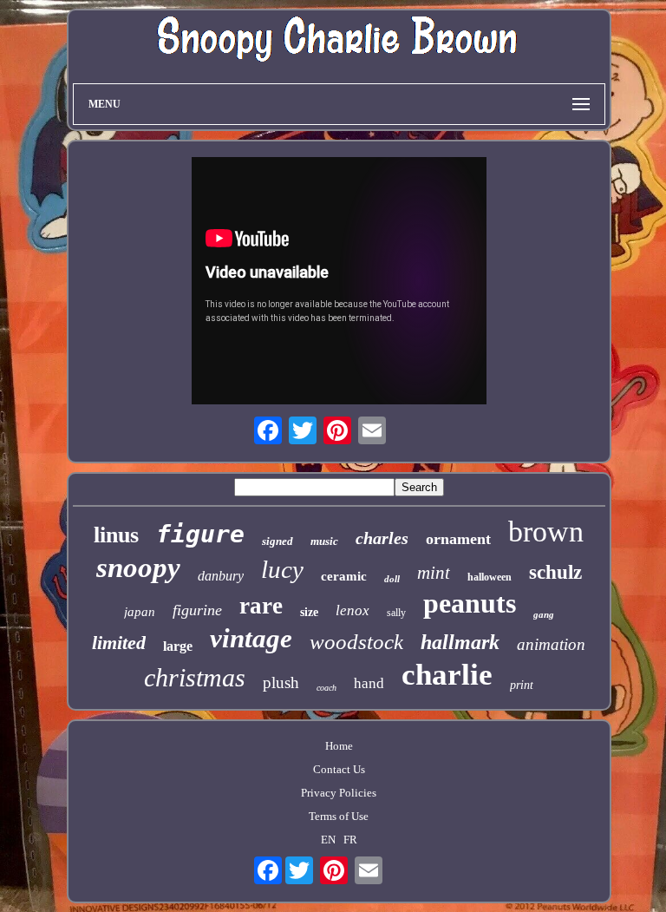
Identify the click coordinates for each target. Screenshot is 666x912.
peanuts (469, 603)
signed (277, 541)
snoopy (138, 567)
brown (546, 531)
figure (200, 534)
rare (261, 606)
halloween (489, 577)
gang (543, 614)
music (324, 541)
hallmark (460, 642)
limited (119, 642)
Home (339, 745)
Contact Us (339, 769)
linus (116, 535)
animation (551, 644)
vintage (251, 638)
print (521, 685)
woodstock (356, 641)
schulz (555, 572)
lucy (282, 569)
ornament (458, 539)
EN (328, 839)
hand (369, 683)
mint (433, 572)
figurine (197, 610)
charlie (447, 675)
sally (396, 613)
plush (281, 682)
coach (326, 687)
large (178, 646)
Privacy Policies (338, 792)
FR (350, 839)
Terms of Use (339, 816)
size (309, 612)
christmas (194, 677)
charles (382, 538)
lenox (352, 610)
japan (139, 612)
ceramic (344, 576)
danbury (221, 575)
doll (392, 579)
